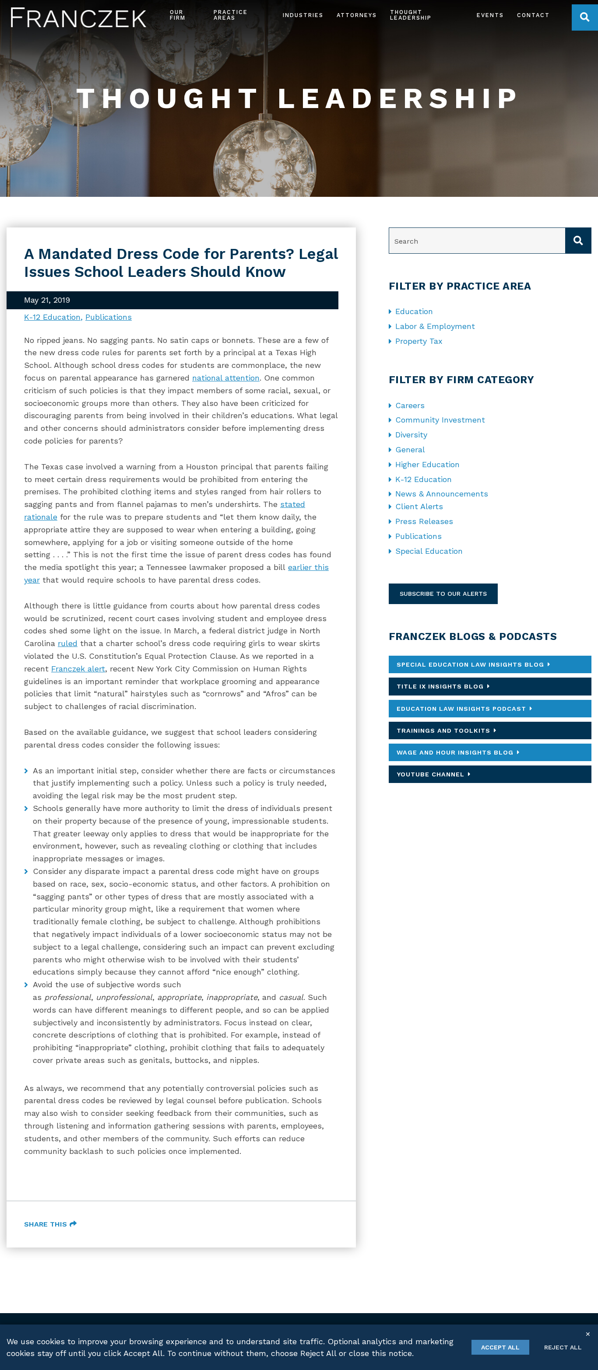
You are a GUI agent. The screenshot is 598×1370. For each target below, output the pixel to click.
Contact (533, 15)
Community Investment (440, 419)
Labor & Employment (435, 326)
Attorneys (357, 15)
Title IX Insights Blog (440, 686)
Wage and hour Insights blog (455, 752)
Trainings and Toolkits (443, 730)
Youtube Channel (430, 774)
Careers (410, 405)
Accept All (500, 1347)
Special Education (429, 551)
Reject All (563, 1347)
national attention (226, 377)
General (410, 449)
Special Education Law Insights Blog (470, 664)
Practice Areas (231, 15)
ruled (67, 643)
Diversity (411, 434)
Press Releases (424, 521)
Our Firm (178, 15)
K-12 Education (52, 317)
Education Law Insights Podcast (461, 708)
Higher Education (427, 464)
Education (414, 311)
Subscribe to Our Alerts (443, 593)
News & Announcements (441, 493)
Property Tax (419, 341)
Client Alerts (419, 506)
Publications (108, 317)
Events (490, 15)
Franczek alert (78, 668)
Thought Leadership (411, 15)
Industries (303, 15)
